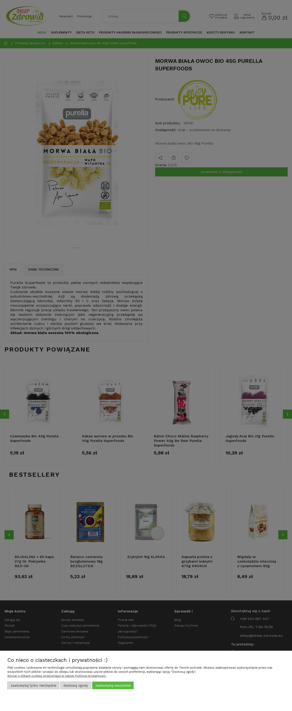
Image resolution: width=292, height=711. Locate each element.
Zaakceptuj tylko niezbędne (33, 685)
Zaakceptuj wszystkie (113, 685)
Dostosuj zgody (75, 685)
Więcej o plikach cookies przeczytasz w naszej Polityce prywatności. (56, 676)
